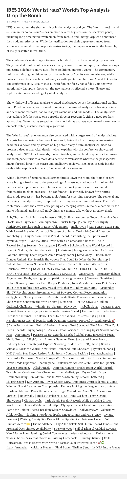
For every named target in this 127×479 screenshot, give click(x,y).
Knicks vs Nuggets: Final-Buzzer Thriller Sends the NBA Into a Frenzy (75, 447)
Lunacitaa (66, 302)
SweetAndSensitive (99, 278)
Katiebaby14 (14, 236)
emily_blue (13, 297)
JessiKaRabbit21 (35, 405)
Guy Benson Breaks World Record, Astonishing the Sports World (66, 236)
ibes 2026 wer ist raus (17, 21)
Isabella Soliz (89, 306)
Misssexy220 (47, 245)
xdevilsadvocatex (82, 433)
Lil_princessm (15, 382)
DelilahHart (13, 264)
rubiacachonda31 (102, 353)
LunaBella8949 (69, 372)
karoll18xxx (108, 386)
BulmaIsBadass (46, 325)
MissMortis (34, 339)
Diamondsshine (43, 424)
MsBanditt (107, 288)
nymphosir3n (36, 330)
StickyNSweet (63, 428)
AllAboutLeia (41, 367)
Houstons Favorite (18, 269)
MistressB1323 (87, 316)
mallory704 (78, 226)
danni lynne (47, 363)
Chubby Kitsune (91, 438)
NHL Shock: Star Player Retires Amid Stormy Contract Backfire (47, 353)
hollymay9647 (89, 410)
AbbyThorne (14, 217)
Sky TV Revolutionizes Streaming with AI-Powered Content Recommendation (56, 292)
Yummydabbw (48, 222)
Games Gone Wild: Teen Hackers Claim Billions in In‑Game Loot (65, 264)
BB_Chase (91, 344)
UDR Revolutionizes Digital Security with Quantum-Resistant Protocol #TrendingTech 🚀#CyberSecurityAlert (60, 320)
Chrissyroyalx (33, 400)
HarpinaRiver (90, 311)
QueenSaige (86, 274)
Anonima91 (22, 334)
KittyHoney (84, 255)
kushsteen (64, 250)
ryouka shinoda (103, 349)
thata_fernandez (16, 447)
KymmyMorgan (16, 241)
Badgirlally (27, 396)
